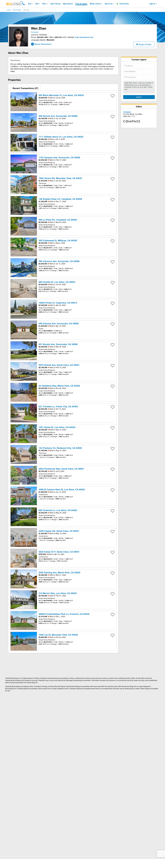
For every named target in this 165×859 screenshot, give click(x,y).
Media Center (95, 3)
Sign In (152, 3)
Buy (29, 3)
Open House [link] (55, 3)
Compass (34, 32)
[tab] (25, 88)
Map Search (68, 3)
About (108, 3)
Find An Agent (17, 10)
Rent (44, 3)
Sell (36, 3)
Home (8, 10)
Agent (81, 3)
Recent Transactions (25, 88)
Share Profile (144, 44)
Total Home (124, 3)
